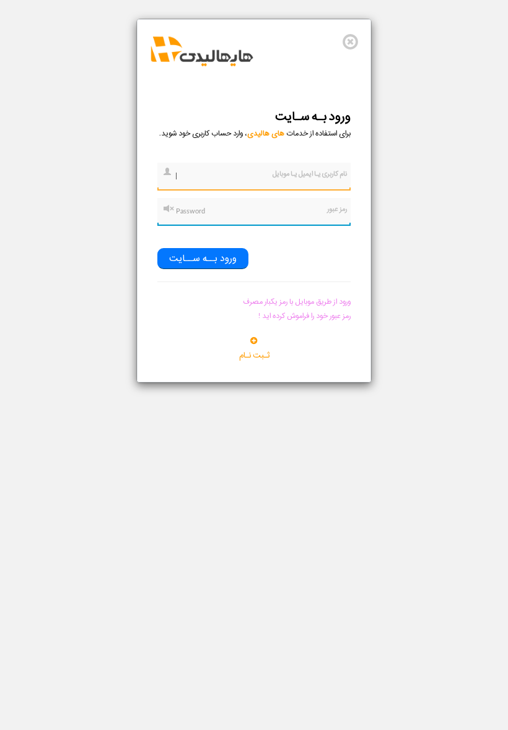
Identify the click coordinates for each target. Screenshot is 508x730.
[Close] (350, 41)
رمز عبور (337, 209)
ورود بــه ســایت (203, 258)
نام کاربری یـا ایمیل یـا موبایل (310, 174)
